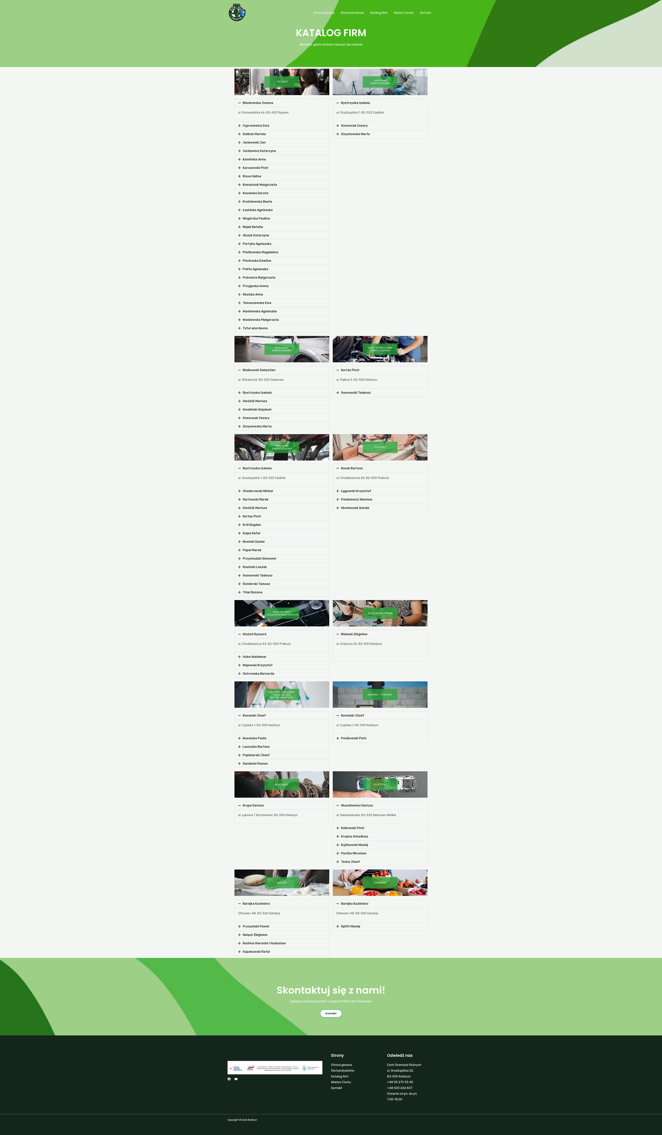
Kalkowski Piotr (353, 828)
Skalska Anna (253, 294)
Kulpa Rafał (251, 533)
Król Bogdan (252, 525)
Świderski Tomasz (256, 584)
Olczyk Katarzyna (256, 235)
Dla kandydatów (352, 13)
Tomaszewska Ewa (257, 303)
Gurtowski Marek (255, 499)
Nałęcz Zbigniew (255, 935)
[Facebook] (229, 1079)
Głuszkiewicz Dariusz (357, 805)
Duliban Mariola (254, 134)
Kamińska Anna (254, 159)
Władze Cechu (404, 13)
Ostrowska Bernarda (258, 674)
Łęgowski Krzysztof (356, 491)
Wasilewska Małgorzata (261, 320)
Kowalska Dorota (255, 193)
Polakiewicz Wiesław (356, 499)
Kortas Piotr (350, 370)
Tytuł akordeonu (255, 328)
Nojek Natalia (253, 227)
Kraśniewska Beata (257, 201)
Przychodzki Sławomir (260, 558)
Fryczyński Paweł (256, 926)
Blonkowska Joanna (258, 103)
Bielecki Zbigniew (354, 634)
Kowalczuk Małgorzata (260, 185)
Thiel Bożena (252, 592)
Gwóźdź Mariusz (255, 401)
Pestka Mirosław (353, 853)
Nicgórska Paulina (256, 218)
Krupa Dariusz (253, 805)
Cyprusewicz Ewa (256, 125)
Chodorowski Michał (258, 491)
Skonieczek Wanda (355, 508)
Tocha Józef (350, 862)
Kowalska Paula (254, 738)
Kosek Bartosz (352, 468)
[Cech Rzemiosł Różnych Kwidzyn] (237, 12)
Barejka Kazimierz (256, 904)
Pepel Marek (252, 550)
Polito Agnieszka (255, 269)
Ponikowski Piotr (354, 738)
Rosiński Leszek (255, 567)
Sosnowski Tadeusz (356, 393)
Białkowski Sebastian (259, 370)
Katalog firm (379, 13)
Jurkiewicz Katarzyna (259, 151)
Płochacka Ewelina (257, 261)
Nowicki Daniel (254, 542)
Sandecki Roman (255, 763)
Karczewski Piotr (256, 168)
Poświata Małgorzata (259, 277)
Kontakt (425, 13)
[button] (282, 103)
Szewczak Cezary (354, 125)
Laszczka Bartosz (256, 747)
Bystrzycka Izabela (355, 103)
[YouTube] (236, 1079)
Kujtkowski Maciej (354, 845)
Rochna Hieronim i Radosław (264, 943)
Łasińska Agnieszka (258, 210)
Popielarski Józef (256, 755)
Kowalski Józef (254, 715)
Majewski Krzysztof (258, 665)
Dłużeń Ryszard (254, 634)
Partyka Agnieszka (257, 244)
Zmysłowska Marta (355, 134)
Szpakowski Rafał (256, 952)
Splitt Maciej (350, 926)
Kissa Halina (252, 176)
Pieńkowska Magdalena (260, 252)
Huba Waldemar (255, 657)
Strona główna (324, 13)
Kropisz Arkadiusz (354, 836)
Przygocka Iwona (256, 286)
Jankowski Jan (254, 142)
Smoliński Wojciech (257, 409)
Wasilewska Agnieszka (260, 311)
